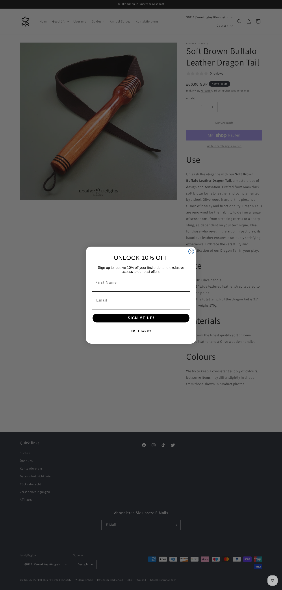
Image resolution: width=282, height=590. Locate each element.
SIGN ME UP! (141, 318)
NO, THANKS (141, 331)
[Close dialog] (191, 251)
